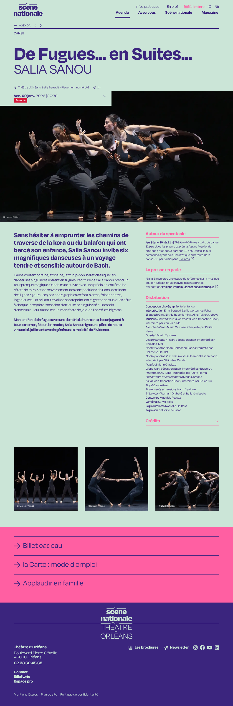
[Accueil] (28, 9)
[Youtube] (210, 648)
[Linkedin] (217, 648)
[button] (217, 6)
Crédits (153, 421)
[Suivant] (40, 26)
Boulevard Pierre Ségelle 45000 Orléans (35, 655)
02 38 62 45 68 (28, 663)
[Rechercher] (210, 7)
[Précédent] (15, 26)
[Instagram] (195, 648)
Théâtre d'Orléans (29, 87)
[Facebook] (202, 648)
